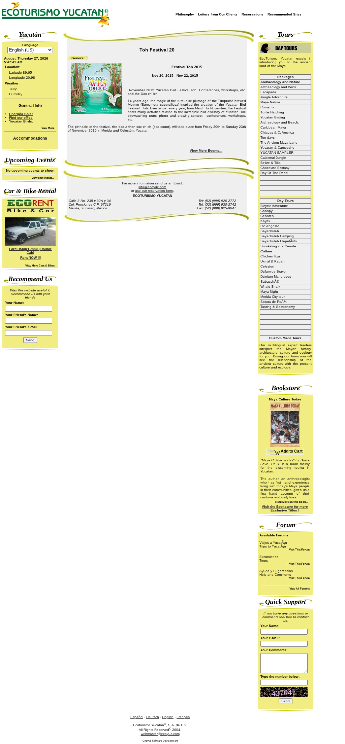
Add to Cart (292, 451)
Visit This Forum (299, 549)
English (168, 717)
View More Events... (206, 150)
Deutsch (152, 717)
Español (136, 717)
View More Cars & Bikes (40, 265)
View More (47, 128)
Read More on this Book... (291, 501)
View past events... (42, 177)
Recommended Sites (285, 14)
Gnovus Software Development (160, 740)
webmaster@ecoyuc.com (160, 734)
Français (183, 717)
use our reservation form (154, 190)
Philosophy (185, 14)
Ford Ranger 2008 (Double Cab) (30, 250)
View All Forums (299, 588)
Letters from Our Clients (218, 14)
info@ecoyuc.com (152, 187)
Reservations (252, 14)
